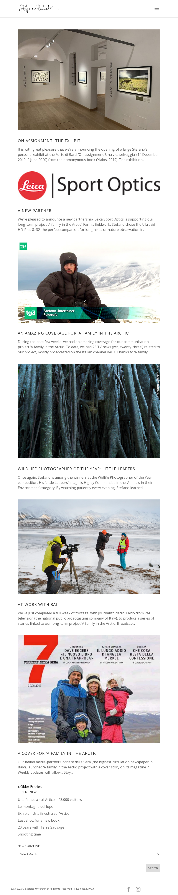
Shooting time (29, 834)
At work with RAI (37, 604)
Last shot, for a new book (38, 820)
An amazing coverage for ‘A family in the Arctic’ (73, 333)
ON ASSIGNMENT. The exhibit (49, 140)
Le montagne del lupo (35, 806)
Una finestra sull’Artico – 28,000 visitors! (50, 799)
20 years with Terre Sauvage (41, 827)
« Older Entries (30, 786)
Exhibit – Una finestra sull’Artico (43, 813)
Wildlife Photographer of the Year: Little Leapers (76, 468)
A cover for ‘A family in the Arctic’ (58, 753)
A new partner (34, 210)
